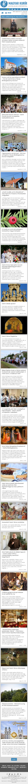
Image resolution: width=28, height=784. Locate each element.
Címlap (4, 765)
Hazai (8, 765)
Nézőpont (23, 767)
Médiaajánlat (10, 781)
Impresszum (4, 781)
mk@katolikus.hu (17, 778)
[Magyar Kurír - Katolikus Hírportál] (13, 7)
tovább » (14, 759)
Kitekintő (4, 767)
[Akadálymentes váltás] (8, 9)
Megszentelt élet (13, 767)
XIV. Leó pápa (15, 765)
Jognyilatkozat (17, 781)
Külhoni (22, 765)
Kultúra (14, 769)
